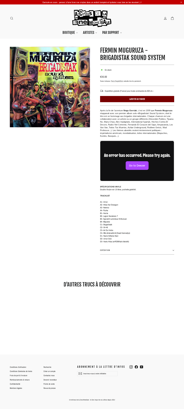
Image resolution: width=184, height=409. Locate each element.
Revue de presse (50, 388)
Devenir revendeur (50, 380)
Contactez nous (49, 375)
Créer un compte (49, 371)
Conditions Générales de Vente (21, 371)
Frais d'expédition (117, 81)
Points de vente (49, 384)
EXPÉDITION (105, 250)
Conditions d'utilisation (18, 367)
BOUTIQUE (69, 32)
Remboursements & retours (20, 380)
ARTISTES (89, 32)
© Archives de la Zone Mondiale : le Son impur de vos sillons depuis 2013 (92, 400)
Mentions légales (16, 388)
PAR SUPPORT (111, 32)
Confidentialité (15, 384)
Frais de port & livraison (18, 375)
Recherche (47, 367)
